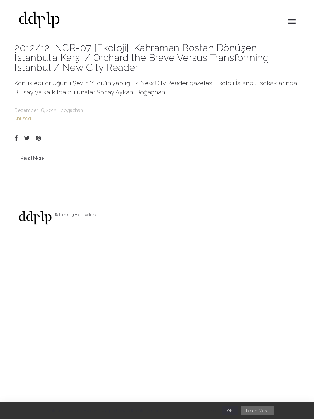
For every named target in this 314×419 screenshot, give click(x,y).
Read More (32, 158)
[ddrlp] (39, 21)
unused (22, 118)
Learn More (257, 411)
